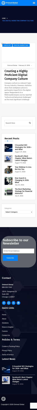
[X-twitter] (13, 303)
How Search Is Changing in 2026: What (22, 180)
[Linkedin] (18, 303)
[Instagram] (9, 303)
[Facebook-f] (4, 303)
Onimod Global (12, 65)
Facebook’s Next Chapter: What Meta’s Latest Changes (23, 158)
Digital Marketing (21, 45)
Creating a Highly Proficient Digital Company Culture (16, 75)
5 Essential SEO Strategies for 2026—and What (23, 147)
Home (4, 18)
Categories (8, 208)
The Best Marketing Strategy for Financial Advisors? (23, 191)
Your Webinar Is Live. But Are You (23, 168)
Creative (7, 45)
